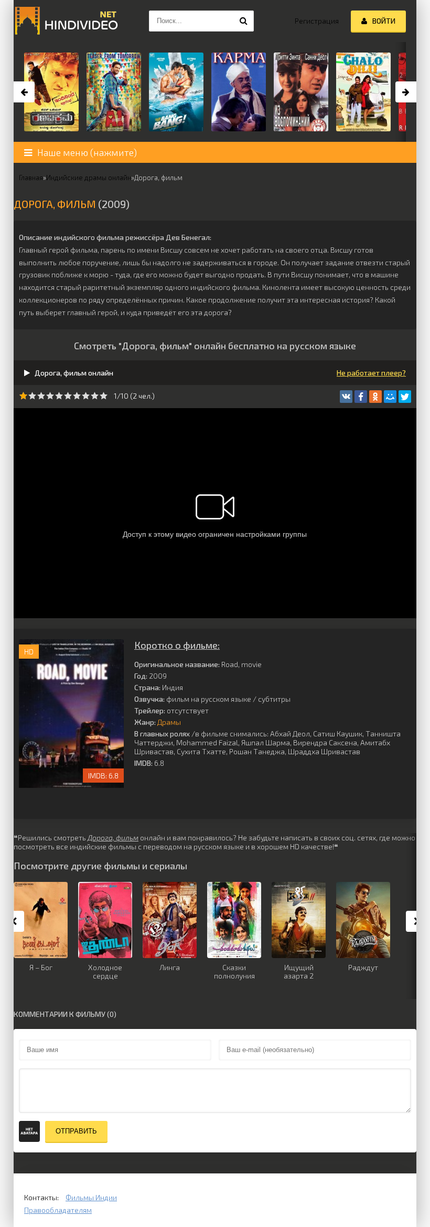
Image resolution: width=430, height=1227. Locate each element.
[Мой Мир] (390, 396)
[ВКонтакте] (346, 396)
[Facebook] (360, 396)
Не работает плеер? (371, 372)
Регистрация (317, 20)
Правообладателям (58, 1209)
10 (103, 395)
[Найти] (243, 21)
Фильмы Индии (91, 1197)
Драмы (169, 722)
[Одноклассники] (375, 396)
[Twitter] (405, 396)
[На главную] (66, 21)
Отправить (76, 1131)
